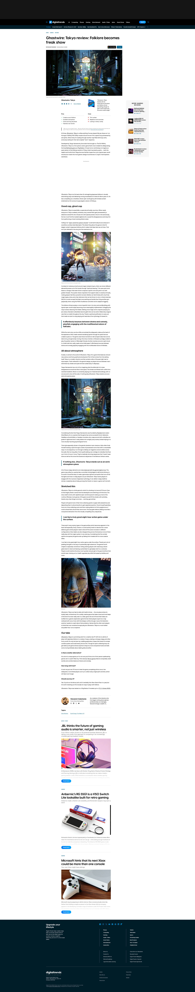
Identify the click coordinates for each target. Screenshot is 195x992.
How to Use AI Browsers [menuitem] (104, 27)
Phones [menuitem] (82, 22)
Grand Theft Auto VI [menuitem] (57, 27)
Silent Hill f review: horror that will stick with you (140, 140)
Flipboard (121, 924)
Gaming (105, 935)
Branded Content (134, 954)
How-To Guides (133, 942)
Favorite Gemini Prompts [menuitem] (129, 27)
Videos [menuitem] (128, 22)
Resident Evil (101, 433)
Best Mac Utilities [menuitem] (82, 27)
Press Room (128, 974)
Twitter (106, 924)
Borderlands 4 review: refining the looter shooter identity (140, 150)
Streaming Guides (134, 937)
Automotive (106, 945)
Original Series (133, 945)
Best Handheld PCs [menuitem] (92, 27)
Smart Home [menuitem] (120, 22)
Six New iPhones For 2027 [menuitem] (70, 27)
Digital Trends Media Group (54, 986)
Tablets (131, 930)
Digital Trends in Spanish (135, 959)
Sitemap (127, 977)
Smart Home (106, 940)
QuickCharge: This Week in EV (77, 713)
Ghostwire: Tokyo (72, 133)
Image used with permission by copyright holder (71, 282)
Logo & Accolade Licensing (109, 961)
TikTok (112, 924)
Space (131, 935)
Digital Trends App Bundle (136, 961)
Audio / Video (106, 937)
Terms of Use (102, 980)
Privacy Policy (129, 971)
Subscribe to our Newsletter (136, 951)
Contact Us (106, 954)
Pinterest (115, 924)
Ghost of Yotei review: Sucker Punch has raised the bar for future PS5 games (140, 131)
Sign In (142, 22)
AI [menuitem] (69, 22)
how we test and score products (97, 129)
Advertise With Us (107, 956)
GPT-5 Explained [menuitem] (141, 27)
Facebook (100, 924)
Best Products (133, 940)
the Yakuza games (90, 658)
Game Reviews (64, 713)
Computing (106, 932)
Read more (66, 781)
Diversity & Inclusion (103, 977)
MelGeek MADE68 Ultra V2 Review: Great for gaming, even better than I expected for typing (139, 111)
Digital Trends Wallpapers (136, 956)
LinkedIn (118, 924)
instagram (71, 703)
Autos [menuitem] (113, 22)
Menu (47, 22)
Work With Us (102, 974)
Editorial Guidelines (107, 959)
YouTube (109, 924)
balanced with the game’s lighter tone (95, 470)
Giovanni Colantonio (51, 47)
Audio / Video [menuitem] (106, 22)
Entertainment (106, 942)
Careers (100, 971)
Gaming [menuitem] (88, 22)
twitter (76, 703)
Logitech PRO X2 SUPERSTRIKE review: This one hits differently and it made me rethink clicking (140, 122)
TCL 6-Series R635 (104, 688)
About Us (105, 951)
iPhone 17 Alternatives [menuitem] (116, 27)
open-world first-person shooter (78, 223)
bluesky (78, 703)
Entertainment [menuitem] (96, 22)
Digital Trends (54, 24)
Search (148, 22)
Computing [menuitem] (75, 22)
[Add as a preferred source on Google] (112, 47)
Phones (105, 930)
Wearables (132, 932)
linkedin (73, 703)
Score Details (77, 104)
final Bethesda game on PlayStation (74, 148)
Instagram (103, 924)
